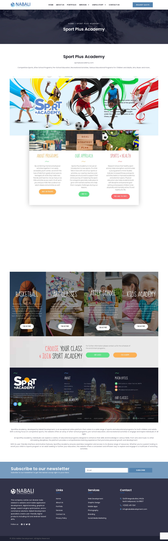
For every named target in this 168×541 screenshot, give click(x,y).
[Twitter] (27, 524)
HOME (50, 5)
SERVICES (83, 5)
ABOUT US (60, 5)
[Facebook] (22, 524)
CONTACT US (114, 5)
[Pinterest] (29, 524)
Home (71, 23)
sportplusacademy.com (84, 63)
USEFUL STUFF (97, 5)
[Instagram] (24, 524)
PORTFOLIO (71, 5)
